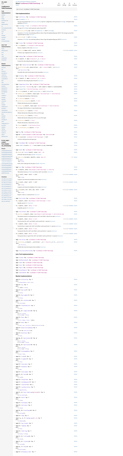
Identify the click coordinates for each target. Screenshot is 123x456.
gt (18, 228)
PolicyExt (24, 405)
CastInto (26, 300)
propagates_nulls (23, 110)
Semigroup (29, 418)
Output (21, 89)
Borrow (23, 290)
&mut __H (41, 152)
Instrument (24, 372)
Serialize (22, 239)
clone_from (21, 50)
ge (18, 233)
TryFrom (25, 436)
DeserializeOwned (27, 327)
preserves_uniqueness (24, 100)
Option (31, 125)
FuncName (22, 143)
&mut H (43, 157)
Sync (20, 265)
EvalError (42, 89)
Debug (21, 56)
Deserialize (26, 65)
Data (22, 317)
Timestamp (35, 89)
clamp (19, 189)
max (19, 174)
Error (57, 67)
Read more (31, 34)
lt (18, 219)
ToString (24, 431)
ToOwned (23, 426)
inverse (20, 125)
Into (24, 374)
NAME (21, 145)
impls (27, 1)
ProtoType (26, 410)
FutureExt (24, 364)
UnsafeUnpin (23, 270)
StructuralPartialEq (26, 250)
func (24, 1)
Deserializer (24, 70)
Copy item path (42, 3)
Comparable (26, 310)
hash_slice (21, 157)
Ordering (51, 169)
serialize (21, 242)
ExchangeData (25, 351)
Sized (22, 161)
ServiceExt (24, 423)
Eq (20, 132)
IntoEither (24, 379)
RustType (21, 413)
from (19, 137)
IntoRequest (25, 382)
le (18, 223)
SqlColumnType (44, 93)
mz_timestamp (32, 1)
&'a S (35, 418)
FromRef (23, 359)
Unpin (21, 267)
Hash (20, 150)
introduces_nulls (23, 115)
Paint (23, 397)
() (28, 19)
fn (27, 25)
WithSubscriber (26, 452)
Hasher (26, 152)
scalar (21, 1)
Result (43, 58)
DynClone (24, 333)
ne (18, 205)
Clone (21, 43)
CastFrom (21, 303)
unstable (71, 50)
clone (19, 45)
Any (22, 284)
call (19, 91)
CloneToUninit (25, 305)
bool (33, 98)
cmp (19, 169)
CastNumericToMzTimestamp (37, 17)
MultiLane (21, 449)
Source (17, 5)
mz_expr (18, 1)
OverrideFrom (27, 392)
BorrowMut (24, 295)
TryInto (25, 441)
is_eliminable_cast (23, 127)
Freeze (21, 257)
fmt (19, 58)
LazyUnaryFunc (25, 387)
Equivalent (26, 338)
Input (20, 86)
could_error (21, 120)
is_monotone (21, 98)
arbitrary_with (22, 30)
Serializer (23, 244)
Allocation (24, 279)
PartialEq (22, 198)
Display (21, 76)
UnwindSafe (22, 272)
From (22, 134)
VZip (24, 446)
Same (22, 415)
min (19, 182)
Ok (54, 242)
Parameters (22, 19)
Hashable (24, 366)
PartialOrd (22, 211)
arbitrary (21, 37)
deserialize (21, 67)
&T (38, 392)
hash (19, 152)
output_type (21, 105)
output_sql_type (23, 93)
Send (20, 262)
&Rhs (30, 205)
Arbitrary (22, 17)
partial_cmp (21, 214)
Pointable (24, 402)
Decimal (29, 86)
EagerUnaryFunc (24, 84)
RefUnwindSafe (23, 260)
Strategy (21, 25)
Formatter (33, 58)
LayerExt (24, 384)
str (30, 145)
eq (18, 200)
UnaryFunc (37, 125)
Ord (20, 167)
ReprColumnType (42, 105)
